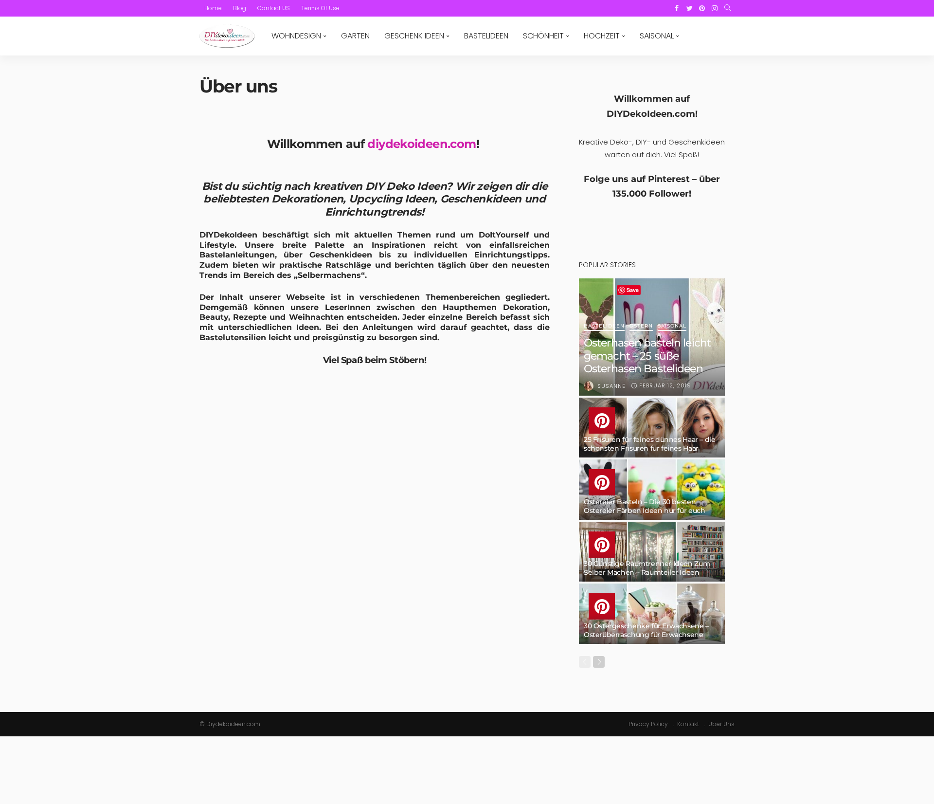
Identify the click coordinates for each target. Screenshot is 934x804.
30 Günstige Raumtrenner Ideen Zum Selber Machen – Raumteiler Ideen (647, 568)
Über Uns (721, 724)
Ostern (641, 326)
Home (213, 8)
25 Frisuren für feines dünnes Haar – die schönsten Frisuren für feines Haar (649, 444)
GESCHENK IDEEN (414, 35)
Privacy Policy (648, 724)
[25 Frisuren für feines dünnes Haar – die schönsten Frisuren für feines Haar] (652, 428)
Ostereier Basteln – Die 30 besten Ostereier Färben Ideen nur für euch (644, 506)
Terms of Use (320, 8)
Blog (239, 8)
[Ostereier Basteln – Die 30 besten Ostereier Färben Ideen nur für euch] (652, 489)
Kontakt (688, 724)
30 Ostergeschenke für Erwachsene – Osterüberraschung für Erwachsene (646, 630)
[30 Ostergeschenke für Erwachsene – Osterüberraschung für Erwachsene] (652, 614)
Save (633, 289)
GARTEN (355, 35)
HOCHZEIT (602, 35)
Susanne (611, 386)
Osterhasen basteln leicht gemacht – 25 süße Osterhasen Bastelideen (647, 355)
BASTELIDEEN (486, 35)
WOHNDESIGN (296, 35)
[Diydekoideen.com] (226, 36)
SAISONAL (657, 35)
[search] (728, 8)
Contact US (273, 8)
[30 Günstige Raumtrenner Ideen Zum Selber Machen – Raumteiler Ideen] (652, 552)
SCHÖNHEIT (543, 35)
